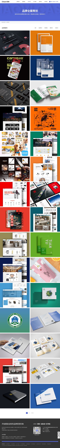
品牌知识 (40, 1)
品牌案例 (29, 1)
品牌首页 (18, 1)
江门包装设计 (33, 443)
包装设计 (56, 27)
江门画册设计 (28, 443)
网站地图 (25, 445)
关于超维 (34, 1)
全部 (35, 27)
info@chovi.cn (47, 431)
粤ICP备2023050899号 (19, 445)
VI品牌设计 (40, 27)
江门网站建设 (23, 443)
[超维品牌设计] (5, 1)
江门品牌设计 (13, 443)
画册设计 (51, 27)
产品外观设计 (44, 443)
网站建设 (46, 27)
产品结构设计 (49, 443)
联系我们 (46, 1)
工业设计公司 (38, 443)
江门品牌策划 (7, 443)
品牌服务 (23, 1)
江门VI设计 (17, 443)
